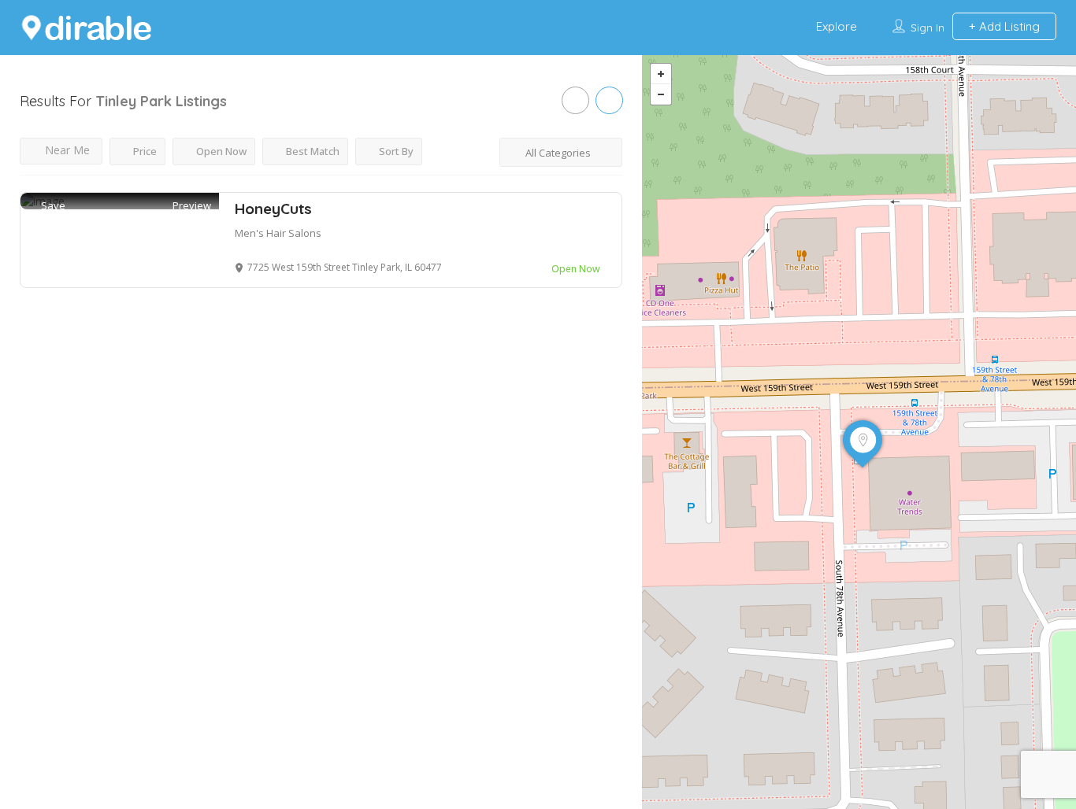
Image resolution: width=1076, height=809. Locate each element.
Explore (836, 26)
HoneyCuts (273, 208)
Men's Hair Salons (278, 233)
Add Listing (1008, 26)
